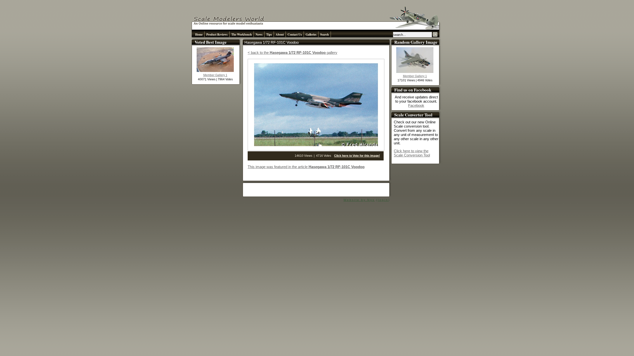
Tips (269, 34)
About (280, 34)
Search (324, 34)
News (259, 34)
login (383, 200)
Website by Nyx (359, 200)
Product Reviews (217, 34)
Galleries (311, 34)
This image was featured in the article (306, 167)
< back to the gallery (292, 52)
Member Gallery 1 (215, 75)
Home (199, 34)
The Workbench (241, 34)
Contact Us (295, 34)
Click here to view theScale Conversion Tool (412, 153)
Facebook (416, 105)
